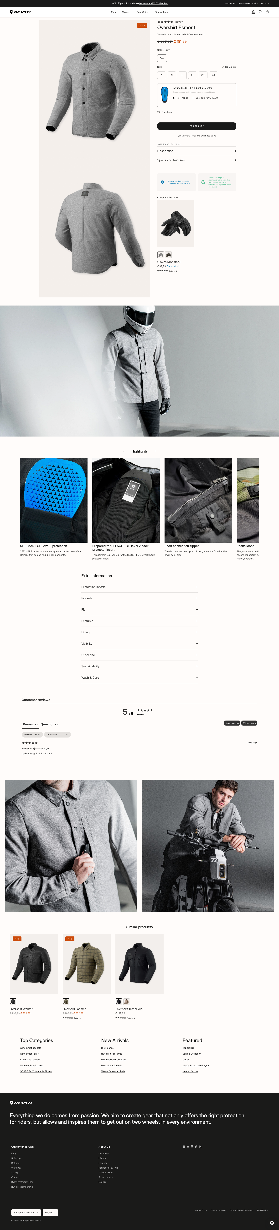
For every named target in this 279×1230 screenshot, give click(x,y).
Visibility (86, 643)
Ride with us (161, 12)
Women (126, 12)
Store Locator (105, 1177)
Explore (102, 1182)
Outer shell (88, 655)
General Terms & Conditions (241, 1210)
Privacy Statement (218, 1210)
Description (165, 151)
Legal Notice (262, 1210)
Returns (15, 1163)
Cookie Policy (201, 1210)
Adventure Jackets (30, 1059)
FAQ (13, 1153)
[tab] (49, 725)
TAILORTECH (105, 1172)
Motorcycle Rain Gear (31, 1065)
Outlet (186, 1059)
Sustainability (90, 666)
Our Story (103, 1153)
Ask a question (232, 723)
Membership (230, 3)
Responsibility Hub (108, 1167)
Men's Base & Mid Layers (196, 1065)
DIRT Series (107, 1047)
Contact (15, 1177)
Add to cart (197, 126)
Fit (83, 609)
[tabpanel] (139, 752)
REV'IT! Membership (22, 1186)
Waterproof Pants (29, 1053)
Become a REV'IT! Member (153, 3)
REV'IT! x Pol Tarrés (111, 1053)
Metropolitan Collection (113, 1059)
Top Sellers (188, 1047)
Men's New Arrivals (111, 1065)
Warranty (16, 1167)
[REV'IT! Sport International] (20, 12)
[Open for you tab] (272, 1223)
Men (113, 12)
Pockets (86, 598)
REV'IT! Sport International (29, 1220)
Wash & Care (90, 677)
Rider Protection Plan (22, 1182)
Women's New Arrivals (113, 1071)
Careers (102, 1163)
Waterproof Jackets (30, 1047)
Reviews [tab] (30, 724)
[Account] (252, 12)
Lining (85, 632)
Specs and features (171, 160)
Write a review (249, 723)
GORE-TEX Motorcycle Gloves (36, 1071)
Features (87, 621)
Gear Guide (142, 12)
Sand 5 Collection (192, 1053)
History (102, 1158)
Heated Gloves (190, 1071)
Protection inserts (93, 587)
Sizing (14, 1172)
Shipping (16, 1158)
